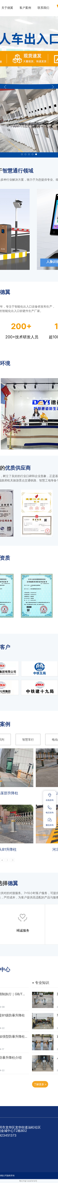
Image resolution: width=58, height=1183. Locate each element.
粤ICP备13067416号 (28, 1181)
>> (12, 860)
